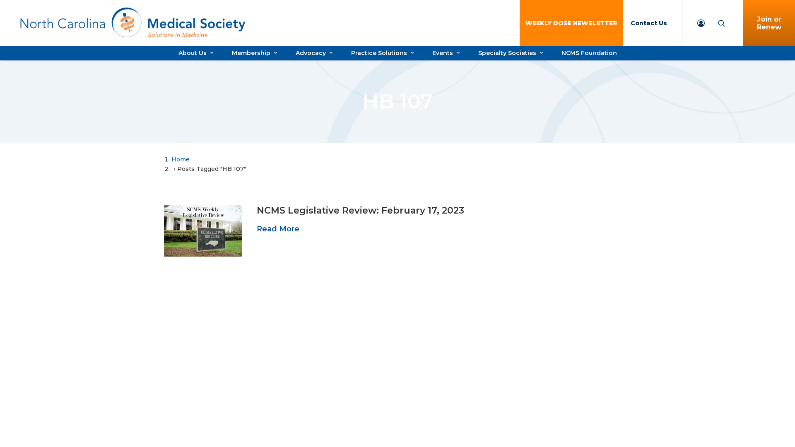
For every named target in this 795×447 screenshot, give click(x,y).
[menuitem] (571, 23)
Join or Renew (769, 23)
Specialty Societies (507, 53)
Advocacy (311, 53)
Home (180, 159)
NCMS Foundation (589, 53)
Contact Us (649, 23)
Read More (278, 228)
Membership (251, 53)
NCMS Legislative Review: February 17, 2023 (360, 210)
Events (442, 53)
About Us (192, 53)
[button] (203, 231)
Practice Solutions (379, 53)
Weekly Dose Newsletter (571, 23)
